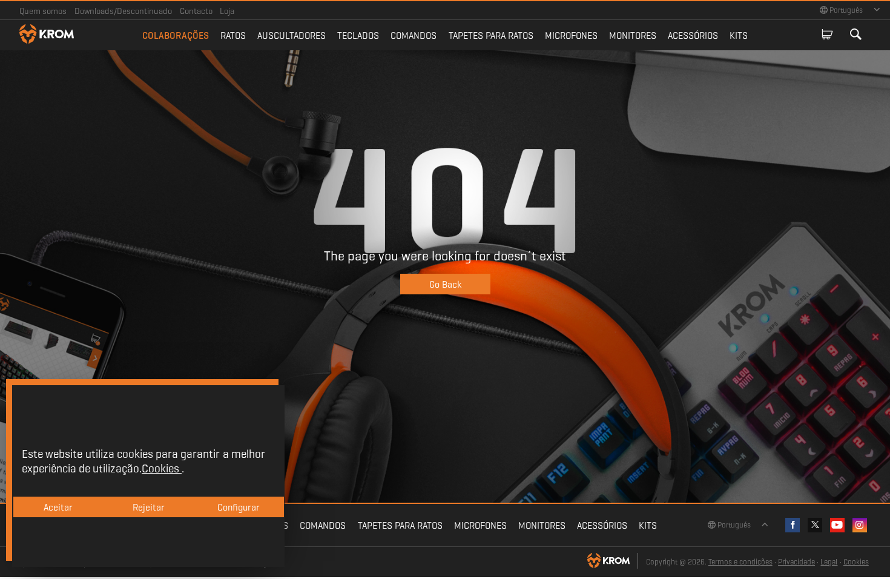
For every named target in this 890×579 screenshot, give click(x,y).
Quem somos (43, 10)
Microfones (571, 35)
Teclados (358, 35)
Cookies (856, 562)
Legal (828, 562)
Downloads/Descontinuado (123, 10)
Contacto (196, 10)
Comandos (414, 35)
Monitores (632, 35)
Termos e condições (740, 562)
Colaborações (175, 35)
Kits (739, 35)
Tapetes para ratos (491, 35)
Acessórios (693, 35)
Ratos (233, 35)
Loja (227, 10)
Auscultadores (291, 35)
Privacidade (796, 562)
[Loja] (827, 35)
